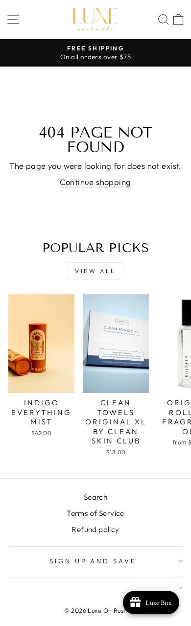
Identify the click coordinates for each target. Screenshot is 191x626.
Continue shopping (95, 182)
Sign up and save (93, 561)
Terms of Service (95, 513)
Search (95, 497)
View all (95, 271)
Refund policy (95, 529)
